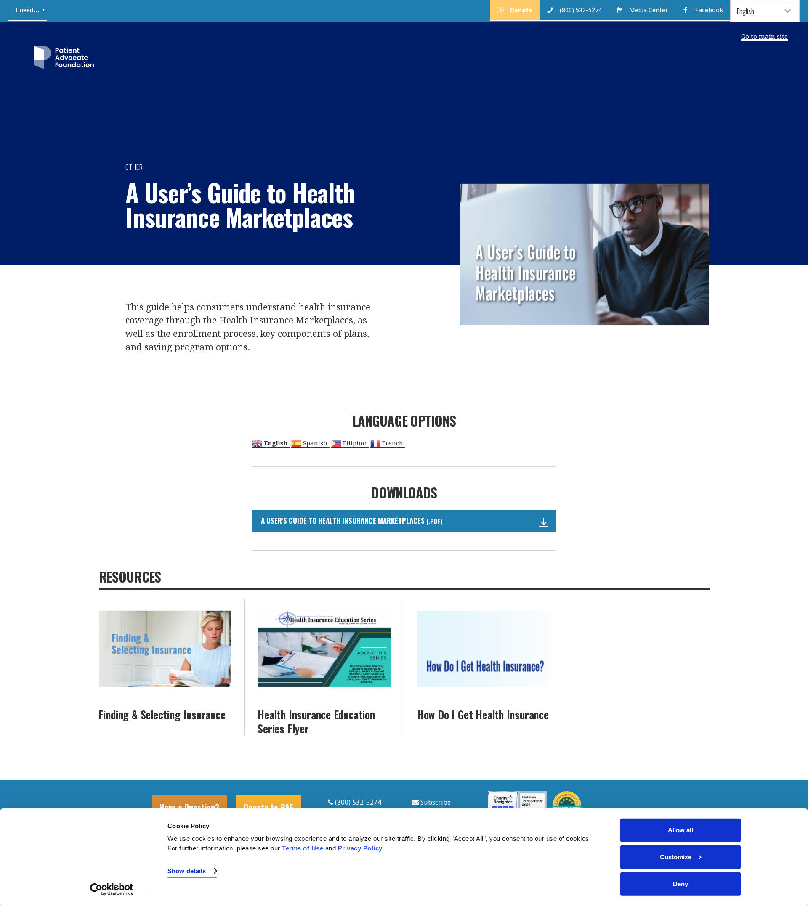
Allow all (680, 830)
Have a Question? (189, 807)
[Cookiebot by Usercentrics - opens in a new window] (112, 889)
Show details (186, 870)
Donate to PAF (268, 807)
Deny (680, 883)
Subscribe (435, 802)
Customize (675, 857)
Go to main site (764, 36)
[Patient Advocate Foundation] (64, 59)
